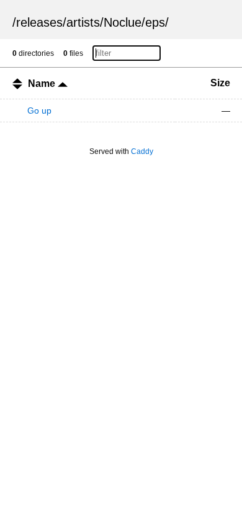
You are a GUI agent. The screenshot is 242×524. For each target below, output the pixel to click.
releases (39, 22)
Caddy (142, 151)
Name (43, 83)
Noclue (122, 22)
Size (220, 83)
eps (155, 22)
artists (83, 22)
